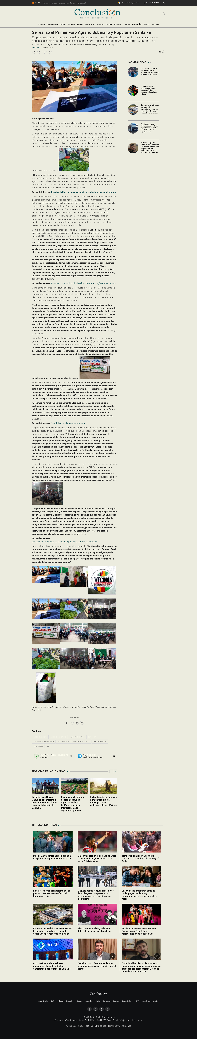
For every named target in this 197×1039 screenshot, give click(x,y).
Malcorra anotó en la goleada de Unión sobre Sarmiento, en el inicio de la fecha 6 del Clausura (97, 859)
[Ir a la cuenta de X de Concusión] (95, 1009)
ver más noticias (98, 977)
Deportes (127, 24)
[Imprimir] (163, 52)
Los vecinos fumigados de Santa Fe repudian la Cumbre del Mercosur (65, 541)
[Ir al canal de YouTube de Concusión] (101, 1009)
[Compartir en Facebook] (34, 52)
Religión (109, 24)
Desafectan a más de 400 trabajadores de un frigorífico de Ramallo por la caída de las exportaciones (149, 128)
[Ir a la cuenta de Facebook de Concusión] (89, 1009)
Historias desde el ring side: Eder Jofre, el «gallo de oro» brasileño (94, 929)
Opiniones (100, 24)
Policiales (106, 1001)
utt (48, 746)
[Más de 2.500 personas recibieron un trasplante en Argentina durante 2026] (53, 842)
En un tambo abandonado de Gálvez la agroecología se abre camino (83, 283)
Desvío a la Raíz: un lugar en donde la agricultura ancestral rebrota (83, 192)
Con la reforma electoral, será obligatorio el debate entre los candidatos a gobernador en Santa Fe (52, 966)
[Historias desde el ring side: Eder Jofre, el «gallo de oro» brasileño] (97, 914)
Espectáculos (136, 24)
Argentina (41, 24)
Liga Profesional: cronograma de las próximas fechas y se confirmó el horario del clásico (149, 90)
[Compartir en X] (39, 52)
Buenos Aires (89, 24)
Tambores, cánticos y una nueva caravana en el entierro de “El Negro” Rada (140, 859)
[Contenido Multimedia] (113, 921)
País (52, 1001)
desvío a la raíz (92, 737)
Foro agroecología (63, 741)
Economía (71, 24)
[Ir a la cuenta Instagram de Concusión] (107, 1009)
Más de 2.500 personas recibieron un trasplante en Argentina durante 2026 (52, 857)
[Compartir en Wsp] (44, 52)
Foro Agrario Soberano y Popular (44, 741)
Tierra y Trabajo (38, 746)
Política (62, 24)
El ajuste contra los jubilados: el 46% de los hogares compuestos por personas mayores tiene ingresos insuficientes (96, 894)
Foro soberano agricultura (81, 741)
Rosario (80, 24)
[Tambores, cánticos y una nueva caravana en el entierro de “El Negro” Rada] (141, 842)
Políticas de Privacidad (95, 1026)
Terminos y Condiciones (119, 1026)
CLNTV (137, 1001)
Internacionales (52, 24)
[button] (111, 771)
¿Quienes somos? (74, 1026)
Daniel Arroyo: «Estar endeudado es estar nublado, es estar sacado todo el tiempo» (97, 966)
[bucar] (163, 13)
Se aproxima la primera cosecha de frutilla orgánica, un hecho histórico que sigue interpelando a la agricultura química (73, 804)
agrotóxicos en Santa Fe (58, 737)
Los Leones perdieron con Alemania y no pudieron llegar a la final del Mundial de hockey (150, 71)
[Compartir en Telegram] (49, 52)
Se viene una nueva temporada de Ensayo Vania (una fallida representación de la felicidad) (139, 931)
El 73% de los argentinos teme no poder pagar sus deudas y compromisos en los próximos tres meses (139, 894)
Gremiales (117, 24)
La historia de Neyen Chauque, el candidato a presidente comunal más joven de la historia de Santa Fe (44, 802)
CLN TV (146, 24)
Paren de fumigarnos (99, 741)
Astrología (155, 24)
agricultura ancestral (40, 737)
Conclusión (107, 1017)
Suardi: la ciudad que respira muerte (68, 423)
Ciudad (97, 1001)
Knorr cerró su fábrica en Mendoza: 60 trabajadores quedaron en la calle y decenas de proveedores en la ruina (150, 109)
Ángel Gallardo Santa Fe (77, 737)
